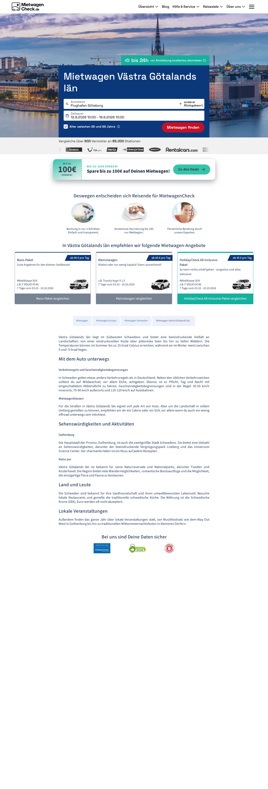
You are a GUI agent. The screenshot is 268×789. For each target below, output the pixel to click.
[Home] (28, 7)
